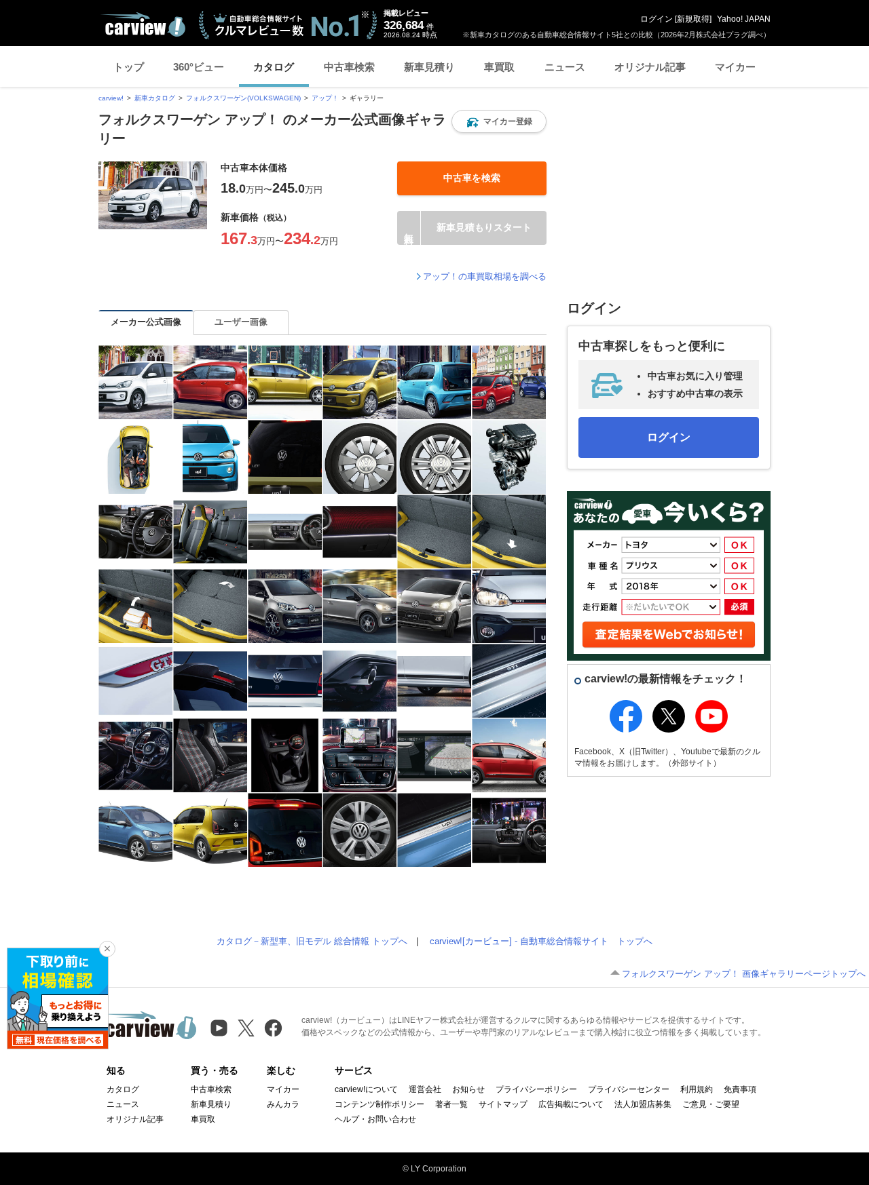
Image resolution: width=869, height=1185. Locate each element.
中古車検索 (349, 67)
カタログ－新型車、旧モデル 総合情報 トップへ (312, 941)
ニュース (564, 67)
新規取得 (693, 19)
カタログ (273, 67)
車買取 (499, 67)
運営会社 (425, 1089)
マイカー (735, 67)
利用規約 (696, 1089)
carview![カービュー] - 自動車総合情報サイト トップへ (541, 941)
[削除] (107, 949)
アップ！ (325, 98)
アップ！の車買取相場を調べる (485, 276)
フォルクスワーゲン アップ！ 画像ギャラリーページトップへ (744, 974)
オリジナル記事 (650, 67)
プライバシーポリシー (536, 1089)
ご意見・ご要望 (710, 1104)
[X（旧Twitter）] (246, 1028)
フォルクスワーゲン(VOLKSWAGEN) (243, 98)
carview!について (366, 1089)
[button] (499, 121)
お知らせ (468, 1089)
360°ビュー (198, 67)
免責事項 (740, 1089)
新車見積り (429, 67)
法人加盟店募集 (642, 1104)
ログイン (656, 19)
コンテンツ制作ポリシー (379, 1104)
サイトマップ (503, 1104)
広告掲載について (571, 1104)
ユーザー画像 (241, 322)
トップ (128, 67)
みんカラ (283, 1104)
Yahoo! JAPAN (744, 19)
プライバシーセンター (628, 1089)
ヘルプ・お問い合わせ (375, 1119)
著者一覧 (451, 1104)
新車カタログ (154, 98)
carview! (111, 98)
